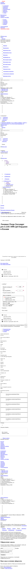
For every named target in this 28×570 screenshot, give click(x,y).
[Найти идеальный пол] (2, 86)
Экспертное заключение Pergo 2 (13, 404)
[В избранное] (26, 325)
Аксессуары (3, 42)
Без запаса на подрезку (10, 297)
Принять (2, 526)
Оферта (2, 518)
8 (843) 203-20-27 (8, 568)
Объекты (2, 445)
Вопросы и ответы (5, 446)
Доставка (5, 20)
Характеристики (6, 329)
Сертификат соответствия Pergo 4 (13, 413)
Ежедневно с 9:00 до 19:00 (6, 87)
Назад (7, 161)
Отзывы (5, 331)
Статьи (4, 12)
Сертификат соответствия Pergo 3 (13, 409)
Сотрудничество (4, 467)
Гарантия (5, 23)
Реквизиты (5, 6)
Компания (3, 448)
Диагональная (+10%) (10, 299)
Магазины (5, 8)
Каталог (2, 441)
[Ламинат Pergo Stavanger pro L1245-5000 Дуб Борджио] (14, 243)
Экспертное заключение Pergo (12, 394)
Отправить (3, 554)
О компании (6, 5)
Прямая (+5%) (8, 298)
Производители (6, 9)
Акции (2, 442)
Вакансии (5, 11)
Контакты (3, 447)
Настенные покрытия (5, 41)
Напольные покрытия (5, 39)
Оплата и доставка (5, 459)
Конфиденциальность (5, 517)
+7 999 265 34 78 (4, 89)
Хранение (5, 21)
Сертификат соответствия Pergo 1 (13, 418)
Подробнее (24, 525)
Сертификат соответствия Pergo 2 (13, 399)
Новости (5, 10)
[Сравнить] (26, 327)
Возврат (5, 24)
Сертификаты (6, 330)
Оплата (4, 19)
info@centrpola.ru (4, 93)
